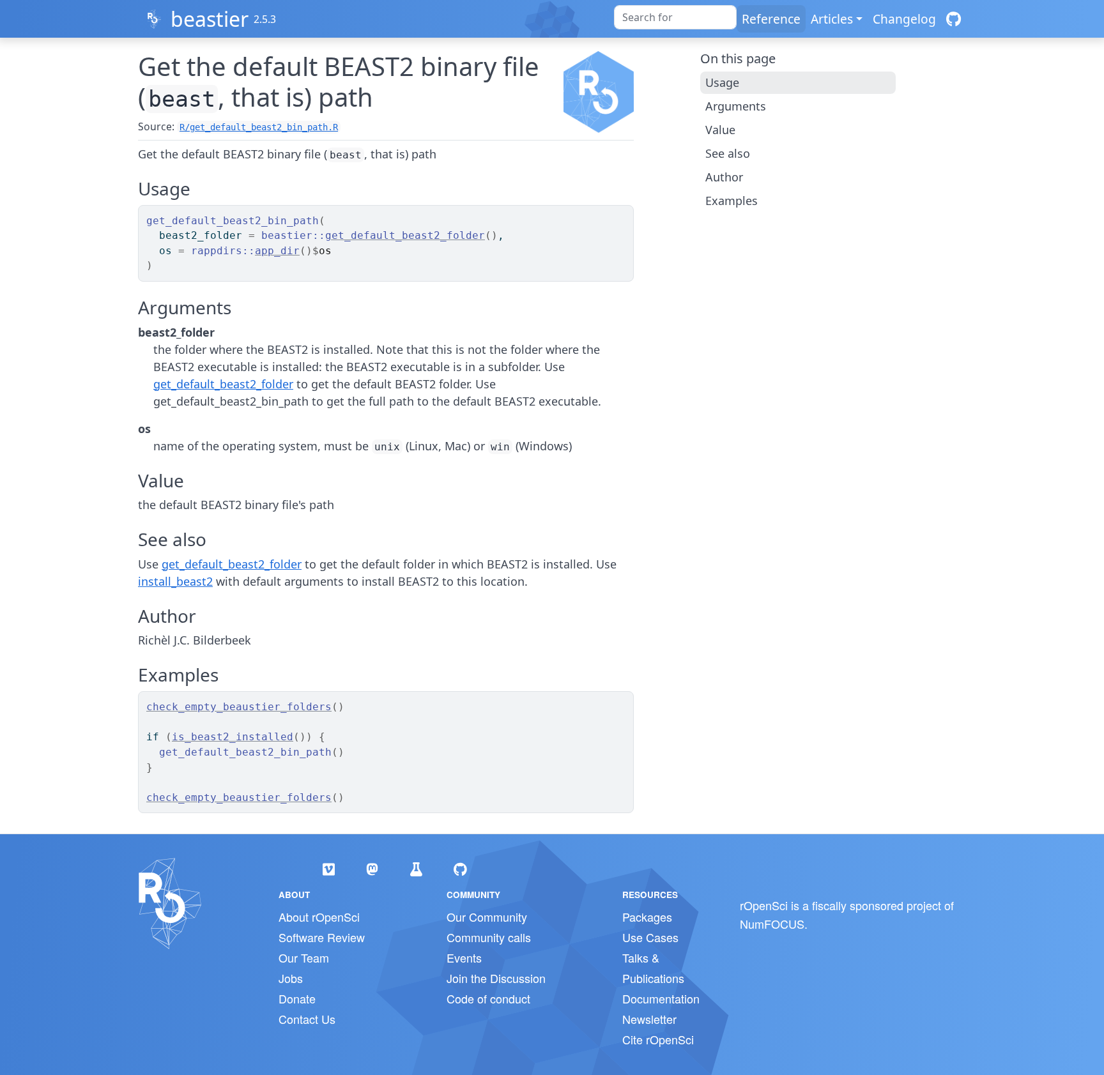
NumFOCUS (772, 923)
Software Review (322, 937)
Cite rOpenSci (658, 1039)
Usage (722, 82)
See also (727, 153)
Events (464, 957)
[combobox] (675, 17)
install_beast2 (175, 581)
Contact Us (307, 1018)
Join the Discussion (496, 978)
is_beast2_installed (232, 737)
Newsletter (649, 1018)
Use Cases (650, 937)
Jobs (291, 978)
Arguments (735, 106)
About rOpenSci (319, 916)
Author (724, 177)
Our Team (304, 957)
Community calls (489, 937)
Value (720, 129)
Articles (832, 18)
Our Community (487, 916)
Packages (647, 916)
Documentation (661, 998)
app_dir (277, 251)
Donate (297, 998)
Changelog (904, 18)
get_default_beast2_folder (405, 235)
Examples (731, 200)
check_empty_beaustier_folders (239, 707)
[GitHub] (953, 19)
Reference (771, 18)
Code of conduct (488, 998)
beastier (210, 19)
